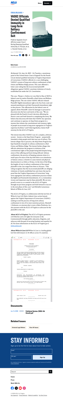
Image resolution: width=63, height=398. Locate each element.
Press (12, 380)
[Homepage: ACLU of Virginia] (16, 3)
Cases (13, 377)
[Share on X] (23, 56)
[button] (26, 55)
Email (13, 350)
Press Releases (16, 12)
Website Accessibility (33, 395)
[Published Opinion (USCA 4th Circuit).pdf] (31, 312)
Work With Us (15, 383)
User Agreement (14, 395)
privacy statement (15, 363)
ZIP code (13, 356)
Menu (40, 3)
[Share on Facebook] (20, 56)
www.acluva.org (16, 226)
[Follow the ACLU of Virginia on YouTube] (20, 388)
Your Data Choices (43, 395)
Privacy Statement (23, 395)
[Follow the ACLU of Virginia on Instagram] (24, 388)
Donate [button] (46, 3)
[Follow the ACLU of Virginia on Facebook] (12, 388)
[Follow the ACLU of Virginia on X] (16, 388)
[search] (50, 371)
